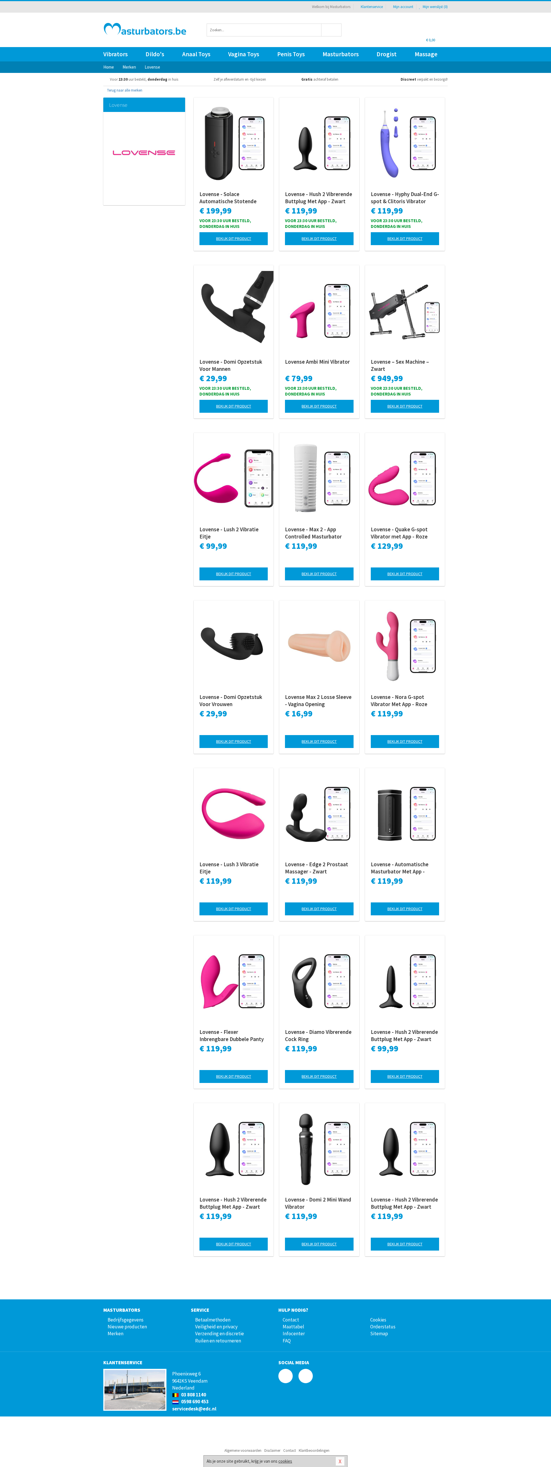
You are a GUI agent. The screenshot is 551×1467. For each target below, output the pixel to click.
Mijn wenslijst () (435, 6)
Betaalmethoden (212, 1320)
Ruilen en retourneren (218, 1341)
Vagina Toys (243, 54)
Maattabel (293, 1326)
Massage (426, 54)
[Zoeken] (331, 30)
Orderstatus (382, 1326)
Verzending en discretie (219, 1333)
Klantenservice (372, 6)
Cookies (378, 1320)
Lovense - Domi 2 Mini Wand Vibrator (318, 1203)
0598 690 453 (194, 1401)
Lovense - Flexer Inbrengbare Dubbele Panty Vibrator (231, 1035)
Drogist (387, 54)
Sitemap (379, 1333)
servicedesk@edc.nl (194, 1409)
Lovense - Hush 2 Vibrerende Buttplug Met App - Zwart (318, 198)
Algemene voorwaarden (242, 1450)
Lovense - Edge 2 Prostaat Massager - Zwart (316, 868)
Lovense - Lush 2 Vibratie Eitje (229, 533)
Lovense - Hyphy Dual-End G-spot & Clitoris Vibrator (405, 198)
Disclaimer (272, 1450)
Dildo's (154, 54)
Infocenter (294, 1333)
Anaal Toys (196, 54)
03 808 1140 (193, 1395)
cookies (285, 1461)
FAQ (287, 1341)
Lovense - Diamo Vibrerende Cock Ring (318, 1035)
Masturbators (341, 54)
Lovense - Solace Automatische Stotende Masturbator (228, 198)
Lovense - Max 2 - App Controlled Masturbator (313, 533)
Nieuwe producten (127, 1326)
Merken (115, 1333)
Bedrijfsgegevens (125, 1320)
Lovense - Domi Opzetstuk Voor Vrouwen (230, 700)
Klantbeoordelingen (314, 1450)
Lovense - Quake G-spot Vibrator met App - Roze (399, 533)
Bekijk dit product (233, 238)
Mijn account (403, 6)
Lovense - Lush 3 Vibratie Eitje (229, 868)
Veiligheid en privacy (216, 1326)
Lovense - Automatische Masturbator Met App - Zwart (399, 868)
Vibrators (115, 54)
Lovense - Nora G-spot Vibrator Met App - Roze (399, 700)
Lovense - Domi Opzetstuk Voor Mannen (230, 365)
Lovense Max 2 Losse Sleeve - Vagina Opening (318, 700)
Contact (291, 1320)
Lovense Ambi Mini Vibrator (317, 361)
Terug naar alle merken (124, 90)
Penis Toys (291, 54)
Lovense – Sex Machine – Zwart (400, 365)
